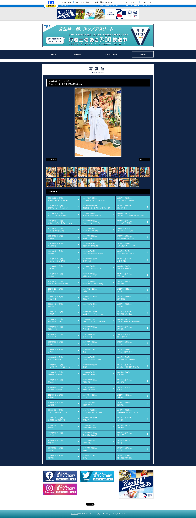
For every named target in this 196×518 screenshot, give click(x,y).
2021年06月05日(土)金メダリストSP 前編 (125, 229)
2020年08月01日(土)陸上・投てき (124, 335)
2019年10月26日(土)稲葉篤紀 (55, 426)
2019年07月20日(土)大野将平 (55, 456)
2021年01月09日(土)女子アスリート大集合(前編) (93, 282)
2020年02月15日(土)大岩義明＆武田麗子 (55, 388)
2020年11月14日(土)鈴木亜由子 (124, 297)
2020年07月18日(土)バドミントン (90, 343)
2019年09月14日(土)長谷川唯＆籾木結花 (90, 434)
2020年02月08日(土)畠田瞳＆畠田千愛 (90, 388)
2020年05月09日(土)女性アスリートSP (55, 358)
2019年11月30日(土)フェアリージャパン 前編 (92, 411)
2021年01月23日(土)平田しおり (124, 275)
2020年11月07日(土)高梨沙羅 (55, 305)
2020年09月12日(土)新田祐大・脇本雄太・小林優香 (128, 320)
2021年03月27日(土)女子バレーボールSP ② (125, 252)
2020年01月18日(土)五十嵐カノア (90, 396)
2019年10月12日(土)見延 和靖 (124, 426)
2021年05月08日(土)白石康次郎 (55, 244)
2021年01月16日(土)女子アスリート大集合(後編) (58, 282)
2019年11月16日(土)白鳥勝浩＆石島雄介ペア (57, 418)
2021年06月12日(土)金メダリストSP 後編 (90, 229)
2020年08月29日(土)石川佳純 (90, 328)
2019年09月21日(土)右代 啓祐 (55, 434)
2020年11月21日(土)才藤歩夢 (90, 297)
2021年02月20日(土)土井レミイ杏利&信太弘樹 (92, 267)
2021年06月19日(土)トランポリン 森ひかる (56, 229)
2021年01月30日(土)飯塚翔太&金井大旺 (90, 275)
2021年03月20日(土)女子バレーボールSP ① (56, 259)
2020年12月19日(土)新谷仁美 (55, 290)
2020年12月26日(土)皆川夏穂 (124, 282)
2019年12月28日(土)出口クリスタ (90, 403)
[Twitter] (97, 476)
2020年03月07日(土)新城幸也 (55, 381)
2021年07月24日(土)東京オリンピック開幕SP (92, 214)
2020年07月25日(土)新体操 (55, 343)
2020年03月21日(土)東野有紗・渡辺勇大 (90, 373)
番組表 (51, 6)
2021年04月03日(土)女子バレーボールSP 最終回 (93, 252)
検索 (67, 6)
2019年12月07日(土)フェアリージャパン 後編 (57, 411)
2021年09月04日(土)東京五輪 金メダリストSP (58, 206)
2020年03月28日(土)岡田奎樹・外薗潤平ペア (57, 373)
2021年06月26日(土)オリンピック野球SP (124, 222)
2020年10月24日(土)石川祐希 (124, 305)
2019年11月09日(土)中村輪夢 (90, 418)
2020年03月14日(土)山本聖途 (124, 373)
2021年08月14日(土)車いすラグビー (124, 206)
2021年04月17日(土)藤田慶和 (55, 252)
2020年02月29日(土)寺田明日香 (90, 381)
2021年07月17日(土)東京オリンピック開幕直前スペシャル (130, 214)
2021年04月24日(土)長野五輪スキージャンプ (126, 244)
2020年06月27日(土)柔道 (90, 350)
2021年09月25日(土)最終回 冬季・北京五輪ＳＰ (58, 199)
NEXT (142, 159)
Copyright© (74, 514)
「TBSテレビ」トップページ (51, 2)
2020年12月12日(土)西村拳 (90, 290)
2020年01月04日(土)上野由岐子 (55, 403)
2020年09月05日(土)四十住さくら (55, 328)
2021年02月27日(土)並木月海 (55, 267)
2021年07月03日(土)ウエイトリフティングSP (92, 222)
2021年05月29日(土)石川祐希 (55, 237)
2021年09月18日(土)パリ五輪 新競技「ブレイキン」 (94, 199)
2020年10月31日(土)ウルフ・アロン (90, 305)
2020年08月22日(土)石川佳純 (124, 328)
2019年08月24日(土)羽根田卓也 (90, 441)
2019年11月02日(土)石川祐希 (124, 418)
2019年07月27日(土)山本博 (124, 449)
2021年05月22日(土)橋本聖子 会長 (90, 237)
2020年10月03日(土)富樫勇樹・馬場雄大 (124, 312)
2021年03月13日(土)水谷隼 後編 (90, 259)
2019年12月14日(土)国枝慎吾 (124, 403)
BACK (51, 159)
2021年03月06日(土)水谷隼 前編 (124, 259)
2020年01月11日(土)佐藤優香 (124, 396)
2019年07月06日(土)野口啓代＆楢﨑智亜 (124, 456)
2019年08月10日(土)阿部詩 (55, 449)
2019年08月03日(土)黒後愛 (90, 449)
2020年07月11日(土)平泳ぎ (124, 343)
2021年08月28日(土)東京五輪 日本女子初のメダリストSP (96, 206)
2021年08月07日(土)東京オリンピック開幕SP (57, 214)
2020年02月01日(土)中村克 (124, 388)
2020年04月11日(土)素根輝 (90, 365)
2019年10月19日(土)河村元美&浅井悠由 (90, 426)
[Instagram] (60, 489)
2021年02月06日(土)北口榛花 (55, 275)
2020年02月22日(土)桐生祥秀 (124, 381)
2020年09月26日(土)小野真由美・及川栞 (55, 320)
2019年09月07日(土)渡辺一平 (124, 434)
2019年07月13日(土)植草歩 (90, 456)
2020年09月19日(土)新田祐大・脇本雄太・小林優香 (94, 320)
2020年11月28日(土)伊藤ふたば (55, 297)
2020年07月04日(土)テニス (55, 350)
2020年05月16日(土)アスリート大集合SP (124, 350)
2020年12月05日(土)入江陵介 (124, 290)
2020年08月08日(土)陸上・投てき (90, 335)
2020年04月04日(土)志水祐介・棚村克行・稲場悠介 (128, 365)
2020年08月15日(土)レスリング (55, 335)
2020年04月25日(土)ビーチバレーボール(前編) (126, 358)
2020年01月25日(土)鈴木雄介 (55, 396)
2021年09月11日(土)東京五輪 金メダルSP (125, 199)
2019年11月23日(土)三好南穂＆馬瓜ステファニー (127, 411)
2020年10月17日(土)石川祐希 (55, 312)
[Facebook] (60, 476)
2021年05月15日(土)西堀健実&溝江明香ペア (125, 237)
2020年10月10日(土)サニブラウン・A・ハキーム (93, 312)
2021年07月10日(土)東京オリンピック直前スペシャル (60, 222)
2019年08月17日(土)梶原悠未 (124, 441)
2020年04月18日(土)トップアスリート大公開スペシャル (61, 365)
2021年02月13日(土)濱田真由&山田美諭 (124, 267)
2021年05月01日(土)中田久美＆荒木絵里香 (91, 244)
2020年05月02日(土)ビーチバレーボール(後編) (92, 358)
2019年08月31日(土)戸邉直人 (55, 441)
